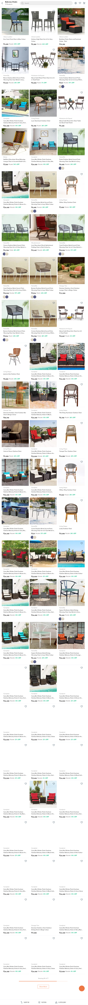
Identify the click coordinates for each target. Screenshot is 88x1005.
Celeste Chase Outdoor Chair (12, 451)
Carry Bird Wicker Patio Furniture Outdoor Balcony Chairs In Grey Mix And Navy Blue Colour (14, 530)
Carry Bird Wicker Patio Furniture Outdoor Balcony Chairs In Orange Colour (69, 655)
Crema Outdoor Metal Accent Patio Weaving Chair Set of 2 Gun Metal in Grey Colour (14, 247)
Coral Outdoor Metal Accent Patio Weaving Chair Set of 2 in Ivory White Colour (14, 290)
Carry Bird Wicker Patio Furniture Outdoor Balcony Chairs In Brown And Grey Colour (42, 376)
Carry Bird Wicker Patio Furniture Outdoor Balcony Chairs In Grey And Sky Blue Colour (14, 122)
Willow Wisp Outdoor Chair (67, 202)
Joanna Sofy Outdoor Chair (11, 374)
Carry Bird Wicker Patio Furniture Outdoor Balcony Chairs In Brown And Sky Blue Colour (15, 655)
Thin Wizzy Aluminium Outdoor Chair (70, 412)
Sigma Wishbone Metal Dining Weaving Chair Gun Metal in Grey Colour (69, 612)
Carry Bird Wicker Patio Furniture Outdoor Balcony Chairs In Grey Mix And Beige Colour (14, 891)
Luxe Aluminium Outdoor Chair (40, 121)
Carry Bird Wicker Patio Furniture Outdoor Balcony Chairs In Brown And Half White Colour (15, 612)
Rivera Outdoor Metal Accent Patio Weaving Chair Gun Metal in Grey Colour (14, 79)
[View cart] (84, 4)
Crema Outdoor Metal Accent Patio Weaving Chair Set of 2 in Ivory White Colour (42, 333)
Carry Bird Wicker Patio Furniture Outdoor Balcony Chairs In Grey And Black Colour (14, 698)
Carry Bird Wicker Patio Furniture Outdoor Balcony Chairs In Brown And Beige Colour (15, 204)
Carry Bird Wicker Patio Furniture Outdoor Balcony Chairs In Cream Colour (41, 492)
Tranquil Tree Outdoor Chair (68, 451)
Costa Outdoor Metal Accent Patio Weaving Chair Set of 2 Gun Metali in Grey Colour (42, 530)
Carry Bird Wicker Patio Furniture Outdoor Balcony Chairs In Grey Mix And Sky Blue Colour (42, 161)
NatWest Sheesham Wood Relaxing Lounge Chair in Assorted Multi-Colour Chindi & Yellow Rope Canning (15, 161)
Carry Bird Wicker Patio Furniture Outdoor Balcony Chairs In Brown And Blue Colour (15, 492)
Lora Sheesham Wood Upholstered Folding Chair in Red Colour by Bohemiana (42, 247)
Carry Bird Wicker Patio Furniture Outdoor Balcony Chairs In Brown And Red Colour (70, 376)
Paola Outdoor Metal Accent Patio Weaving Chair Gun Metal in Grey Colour (69, 161)
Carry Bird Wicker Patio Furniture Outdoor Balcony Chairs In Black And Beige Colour (42, 852)
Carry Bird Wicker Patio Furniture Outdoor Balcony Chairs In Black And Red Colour (42, 891)
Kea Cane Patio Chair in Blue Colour (14, 39)
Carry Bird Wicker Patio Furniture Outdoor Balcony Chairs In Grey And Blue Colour (70, 814)
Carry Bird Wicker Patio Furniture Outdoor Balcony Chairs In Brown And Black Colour (42, 698)
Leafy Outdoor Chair (65, 528)
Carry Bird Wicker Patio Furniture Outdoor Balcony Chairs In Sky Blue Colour (14, 814)
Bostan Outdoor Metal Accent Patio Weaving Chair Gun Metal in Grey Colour (14, 333)
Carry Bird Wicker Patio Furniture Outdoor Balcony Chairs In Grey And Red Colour (42, 612)
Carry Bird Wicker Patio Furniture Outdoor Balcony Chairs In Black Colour (41, 414)
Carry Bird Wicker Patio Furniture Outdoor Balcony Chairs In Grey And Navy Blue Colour (14, 929)
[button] (2, 3)
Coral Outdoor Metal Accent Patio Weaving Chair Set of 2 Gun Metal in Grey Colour (70, 247)
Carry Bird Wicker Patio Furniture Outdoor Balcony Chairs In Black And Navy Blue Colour (70, 775)
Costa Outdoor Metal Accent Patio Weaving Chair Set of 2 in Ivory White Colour (70, 79)
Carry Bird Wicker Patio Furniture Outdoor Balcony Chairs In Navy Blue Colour (70, 929)
